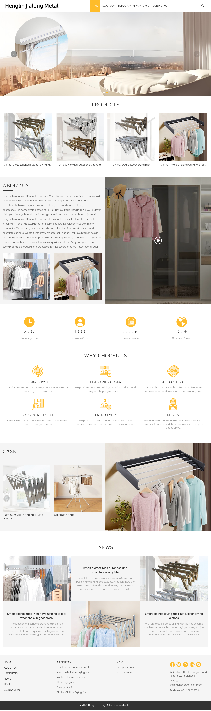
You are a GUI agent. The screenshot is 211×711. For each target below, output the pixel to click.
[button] (104, 92)
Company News (125, 667)
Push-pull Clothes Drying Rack (74, 672)
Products (11, 673)
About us (10, 668)
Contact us (12, 690)
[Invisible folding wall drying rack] (158, 487)
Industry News (124, 672)
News (7, 679)
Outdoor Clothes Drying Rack (73, 667)
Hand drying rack (66, 682)
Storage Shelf (64, 687)
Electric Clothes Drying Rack (72, 692)
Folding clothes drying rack (72, 677)
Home (7, 662)
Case (7, 684)
